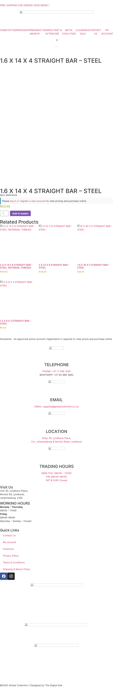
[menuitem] (11, 30)
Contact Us (9, 535)
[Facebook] (3, 576)
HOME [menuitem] (3, 30)
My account (9, 542)
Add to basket (20, 213)
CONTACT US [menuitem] (95, 32)
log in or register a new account (28, 201)
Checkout (8, 548)
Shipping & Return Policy (16, 569)
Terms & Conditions (14, 562)
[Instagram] (11, 576)
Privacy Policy (11, 555)
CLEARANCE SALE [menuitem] (83, 32)
